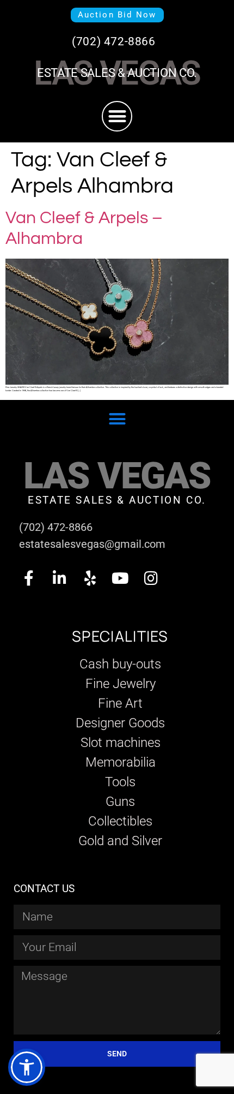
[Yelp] (90, 578)
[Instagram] (151, 578)
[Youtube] (120, 578)
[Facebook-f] (29, 578)
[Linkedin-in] (59, 578)
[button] (117, 116)
